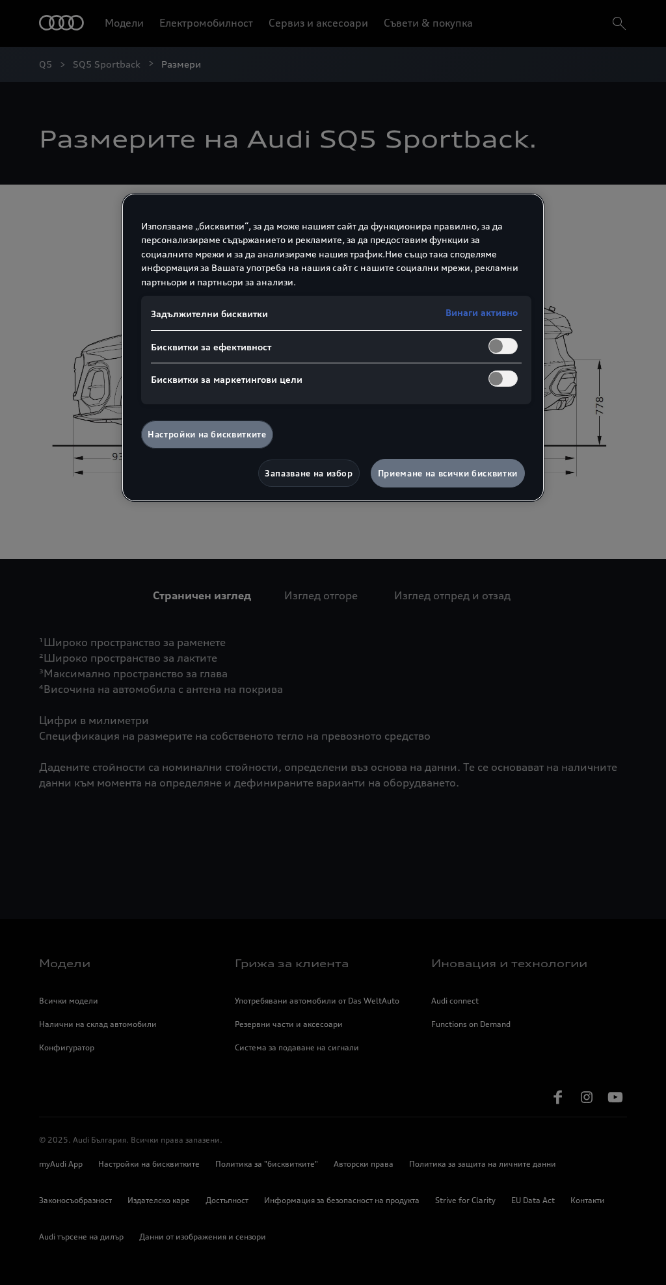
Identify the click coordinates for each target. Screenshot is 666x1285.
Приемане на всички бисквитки (448, 473)
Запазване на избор (309, 473)
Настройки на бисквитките (207, 434)
